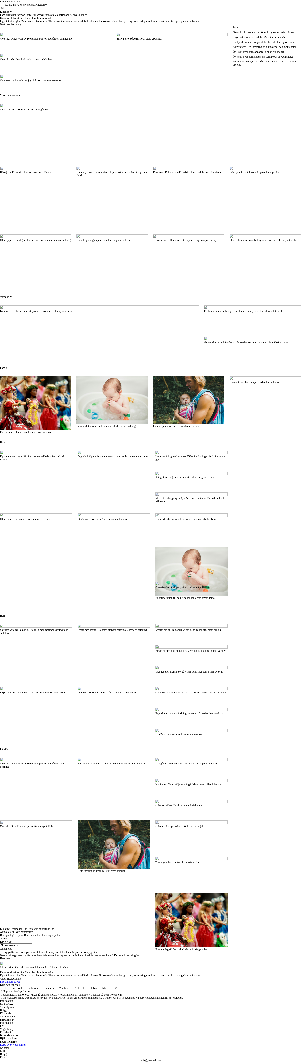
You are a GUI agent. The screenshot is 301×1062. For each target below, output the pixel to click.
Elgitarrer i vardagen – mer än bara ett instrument (27, 928)
